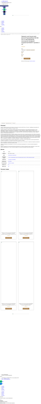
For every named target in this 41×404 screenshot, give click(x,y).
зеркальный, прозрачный (12, 155)
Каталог (3, 21)
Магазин (3, 22)
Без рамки (10, 161)
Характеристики (8, 123)
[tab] (3, 123)
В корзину (27, 58)
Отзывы (3, 24)
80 (22, 52)
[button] (20, 26)
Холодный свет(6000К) (12, 159)
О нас (2, 23)
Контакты (3, 31)
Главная (3, 27)
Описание (3, 123)
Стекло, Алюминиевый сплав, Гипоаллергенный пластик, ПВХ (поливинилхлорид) (21, 157)
